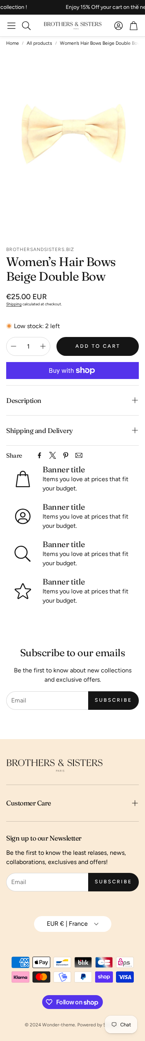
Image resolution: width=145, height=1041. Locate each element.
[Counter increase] (43, 346)
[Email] (78, 455)
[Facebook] (39, 455)
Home (12, 43)
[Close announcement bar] (137, 6)
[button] (11, 25)
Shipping (14, 304)
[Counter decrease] (13, 346)
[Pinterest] (65, 455)
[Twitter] (52, 455)
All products (39, 43)
